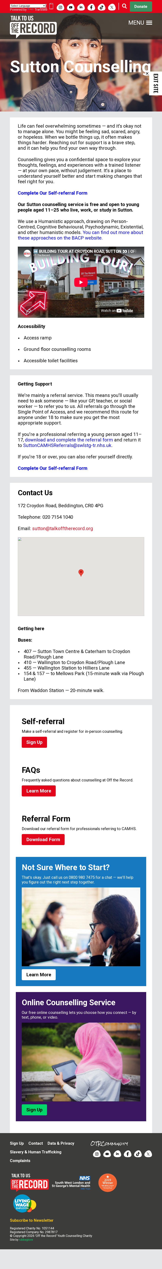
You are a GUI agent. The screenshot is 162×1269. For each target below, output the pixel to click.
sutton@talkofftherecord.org (62, 528)
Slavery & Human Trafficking (35, 1152)
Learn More (38, 791)
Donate (140, 6)
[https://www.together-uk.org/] (25, 1212)
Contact (35, 1143)
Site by (21, 1239)
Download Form (43, 839)
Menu (136, 23)
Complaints (20, 1160)
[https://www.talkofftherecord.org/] (30, 1191)
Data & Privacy (61, 1143)
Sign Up (34, 742)
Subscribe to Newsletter (32, 1220)
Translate (41, 9)
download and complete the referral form (69, 440)
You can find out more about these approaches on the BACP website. (80, 235)
